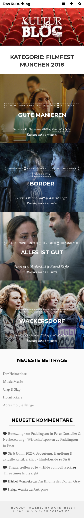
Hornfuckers (12, 397)
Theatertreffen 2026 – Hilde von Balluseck (40, 467)
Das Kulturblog (16, 4)
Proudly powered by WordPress (41, 507)
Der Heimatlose (15, 373)
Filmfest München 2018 (22, 105)
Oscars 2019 (42, 174)
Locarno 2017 (69, 105)
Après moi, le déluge (18, 405)
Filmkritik (49, 105)
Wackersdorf (42, 321)
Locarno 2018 (69, 243)
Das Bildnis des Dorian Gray (59, 481)
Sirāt (66, 459)
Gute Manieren (42, 114)
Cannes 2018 (15, 168)
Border (42, 183)
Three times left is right (20, 473)
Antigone (40, 489)
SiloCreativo (57, 511)
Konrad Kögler (61, 129)
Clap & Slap (12, 389)
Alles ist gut (42, 252)
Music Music (13, 381)
